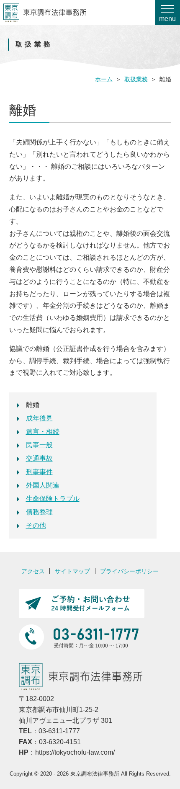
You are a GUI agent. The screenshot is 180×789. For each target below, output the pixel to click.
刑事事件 (39, 471)
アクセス (33, 571)
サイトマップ (72, 571)
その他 (36, 525)
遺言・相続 (42, 431)
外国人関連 (42, 485)
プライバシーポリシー (129, 571)
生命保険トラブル (53, 498)
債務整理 (39, 512)
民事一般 (39, 445)
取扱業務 (136, 79)
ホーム (104, 79)
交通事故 (39, 458)
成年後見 (39, 418)
